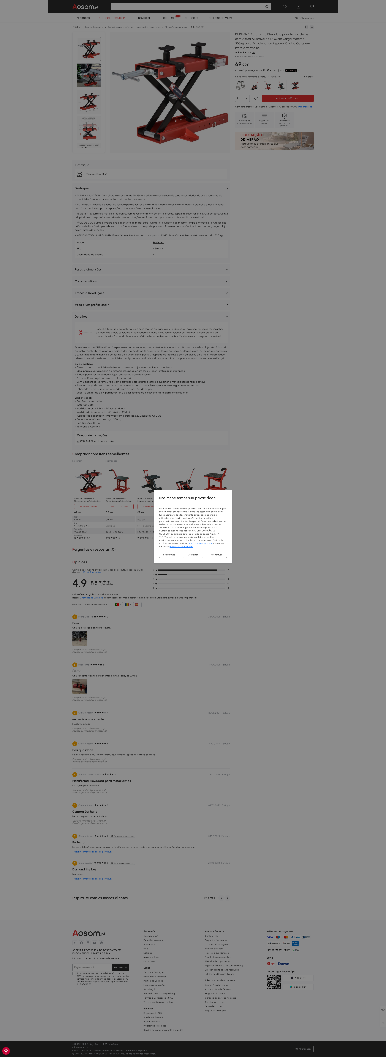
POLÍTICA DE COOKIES (200, 543)
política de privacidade (181, 546)
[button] (6, 1050)
